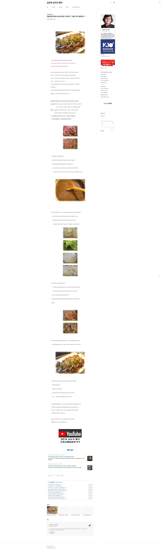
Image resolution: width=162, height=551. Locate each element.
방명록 (60, 7)
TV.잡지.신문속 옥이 (104, 88)
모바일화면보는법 (76, 7)
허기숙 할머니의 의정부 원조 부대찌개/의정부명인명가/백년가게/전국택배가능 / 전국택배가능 (66, 459)
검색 (111, 2)
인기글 (105, 68)
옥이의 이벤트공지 (104, 92)
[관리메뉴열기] (160, 2)
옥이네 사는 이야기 (104, 90)
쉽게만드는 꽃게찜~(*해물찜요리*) (54, 495)
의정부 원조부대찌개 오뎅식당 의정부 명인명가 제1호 (61, 456)
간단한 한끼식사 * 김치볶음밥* (54, 484)
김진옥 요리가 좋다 (55, 2)
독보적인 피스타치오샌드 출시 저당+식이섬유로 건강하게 (62, 466)
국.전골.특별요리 (51, 482)
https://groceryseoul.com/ (54, 464)
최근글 (102, 68)
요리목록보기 (103, 86)
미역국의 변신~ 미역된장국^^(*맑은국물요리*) (57, 487)
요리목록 (53, 7)
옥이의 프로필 (103, 74)
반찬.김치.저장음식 (104, 78)
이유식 (102, 84)
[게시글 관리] (53, 476)
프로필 (67, 7)
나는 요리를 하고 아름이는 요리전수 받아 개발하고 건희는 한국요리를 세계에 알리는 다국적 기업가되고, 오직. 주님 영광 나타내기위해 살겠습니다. (68, 529)
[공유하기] (52, 476)
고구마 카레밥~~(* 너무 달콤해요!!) (55, 486)
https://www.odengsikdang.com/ (55, 454)
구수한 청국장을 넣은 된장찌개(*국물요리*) (56, 494)
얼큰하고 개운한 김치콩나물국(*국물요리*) (56, 497)
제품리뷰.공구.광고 (104, 94)
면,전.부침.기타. (104, 82)
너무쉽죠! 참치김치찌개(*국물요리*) (55, 492)
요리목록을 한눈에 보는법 (105, 56)
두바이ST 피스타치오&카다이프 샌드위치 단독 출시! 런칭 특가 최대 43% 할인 (64, 467)
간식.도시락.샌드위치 (105, 80)
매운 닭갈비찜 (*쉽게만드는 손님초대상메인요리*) (57, 490)
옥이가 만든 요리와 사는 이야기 (106, 72)
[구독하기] (160, 275)
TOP (114, 547)
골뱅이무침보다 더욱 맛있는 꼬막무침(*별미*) (56, 498)
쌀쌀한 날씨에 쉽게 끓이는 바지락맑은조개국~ (56, 489)
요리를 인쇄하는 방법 (105, 97)
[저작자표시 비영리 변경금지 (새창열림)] (62, 475)
